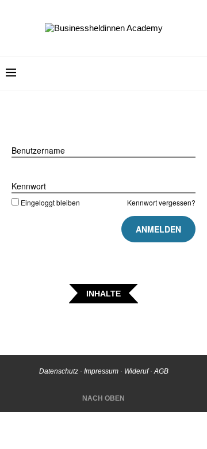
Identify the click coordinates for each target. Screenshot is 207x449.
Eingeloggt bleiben (50, 202)
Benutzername (38, 150)
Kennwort (29, 186)
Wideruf (136, 371)
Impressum (101, 371)
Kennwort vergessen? (161, 202)
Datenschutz (58, 371)
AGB (161, 371)
